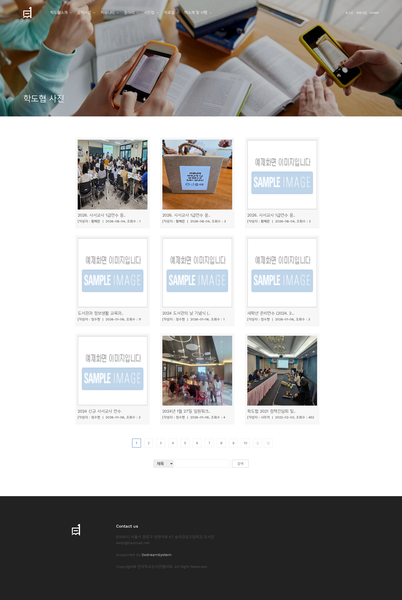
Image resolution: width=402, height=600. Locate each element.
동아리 (129, 12)
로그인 (349, 12)
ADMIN (374, 12)
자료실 (169, 12)
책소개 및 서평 (195, 12)
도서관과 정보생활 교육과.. (100, 313)
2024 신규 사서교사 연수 (99, 411)
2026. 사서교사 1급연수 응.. (101, 215)
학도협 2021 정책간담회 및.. (271, 411)
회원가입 (361, 12)
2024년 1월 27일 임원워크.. (186, 411)
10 (245, 443)
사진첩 (149, 12)
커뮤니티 (107, 12)
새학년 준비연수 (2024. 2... (270, 313)
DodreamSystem (156, 555)
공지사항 (84, 12)
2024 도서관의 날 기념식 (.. (186, 313)
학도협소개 (58, 12)
